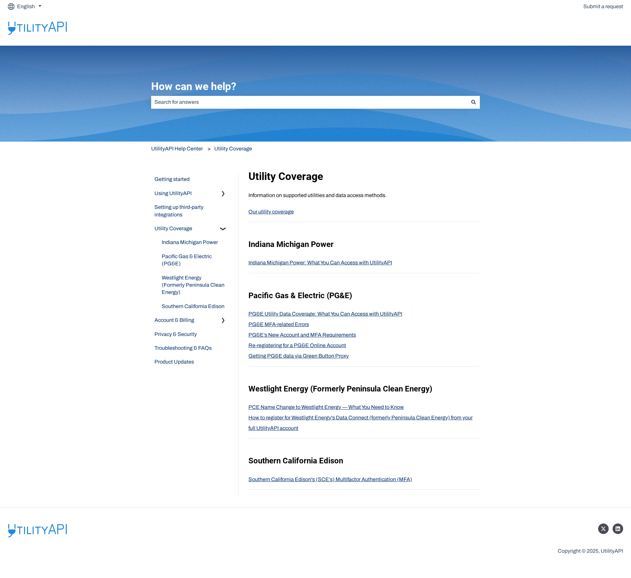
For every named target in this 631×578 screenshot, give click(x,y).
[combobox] (309, 102)
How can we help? (193, 86)
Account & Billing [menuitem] (174, 320)
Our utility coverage (271, 211)
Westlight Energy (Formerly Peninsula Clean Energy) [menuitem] (193, 285)
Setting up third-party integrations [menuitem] (178, 210)
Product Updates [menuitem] (174, 362)
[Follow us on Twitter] (603, 528)
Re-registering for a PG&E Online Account (297, 345)
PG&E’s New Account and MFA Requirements (302, 335)
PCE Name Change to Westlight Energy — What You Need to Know (326, 407)
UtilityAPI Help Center (177, 148)
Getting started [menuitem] (172, 179)
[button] (223, 194)
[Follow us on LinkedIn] (618, 528)
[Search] (473, 102)
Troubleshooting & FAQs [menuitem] (183, 348)
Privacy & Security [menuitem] (175, 334)
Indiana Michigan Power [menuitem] (190, 242)
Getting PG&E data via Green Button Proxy (298, 356)
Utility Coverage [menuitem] (173, 228)
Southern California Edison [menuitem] (193, 306)
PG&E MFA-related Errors (278, 324)
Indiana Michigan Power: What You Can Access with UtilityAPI (320, 262)
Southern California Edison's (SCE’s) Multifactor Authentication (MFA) (330, 479)
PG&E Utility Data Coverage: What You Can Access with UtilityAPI (325, 314)
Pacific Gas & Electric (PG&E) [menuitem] (187, 260)
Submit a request (603, 6)
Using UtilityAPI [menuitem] (173, 193)
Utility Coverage (233, 148)
